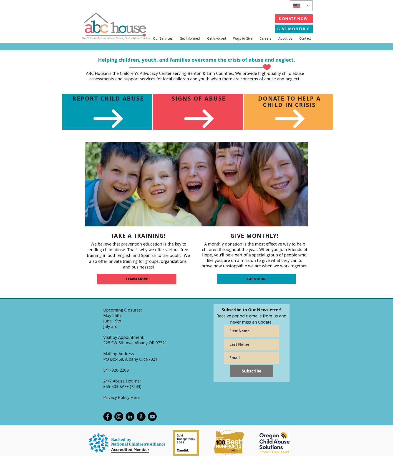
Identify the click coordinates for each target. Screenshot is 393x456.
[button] (162, 38)
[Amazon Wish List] (141, 416)
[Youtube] (152, 416)
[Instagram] (118, 416)
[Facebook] (107, 416)
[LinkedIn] (130, 416)
